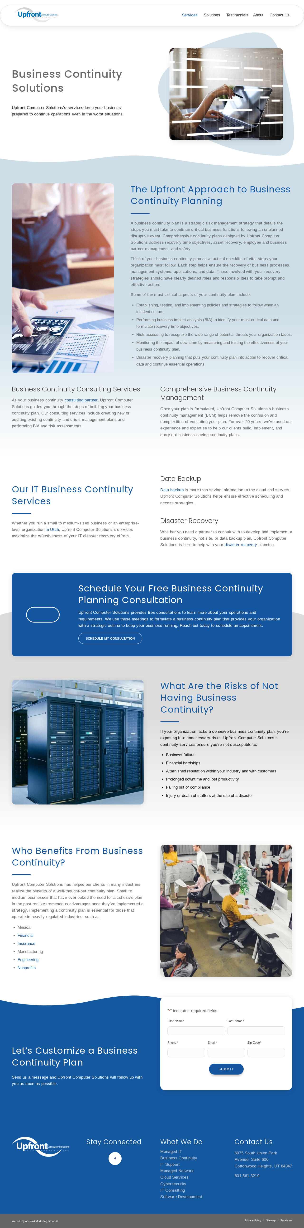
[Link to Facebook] (115, 1158)
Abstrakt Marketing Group (40, 1221)
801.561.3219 (247, 1176)
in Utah (52, 529)
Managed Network (177, 1171)
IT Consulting (172, 1190)
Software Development (181, 1197)
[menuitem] (253, 1220)
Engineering (28, 959)
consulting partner (81, 400)
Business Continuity (178, 1158)
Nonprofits (27, 968)
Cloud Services (174, 1177)
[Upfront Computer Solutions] (35, 14)
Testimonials (237, 15)
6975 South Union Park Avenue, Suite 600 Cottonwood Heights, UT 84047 (263, 1159)
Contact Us (280, 15)
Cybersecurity (173, 1184)
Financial (25, 935)
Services (190, 15)
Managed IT (171, 1151)
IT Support (170, 1164)
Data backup (172, 490)
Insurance (26, 943)
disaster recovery (241, 545)
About (258, 15)
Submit (226, 1069)
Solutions (212, 15)
